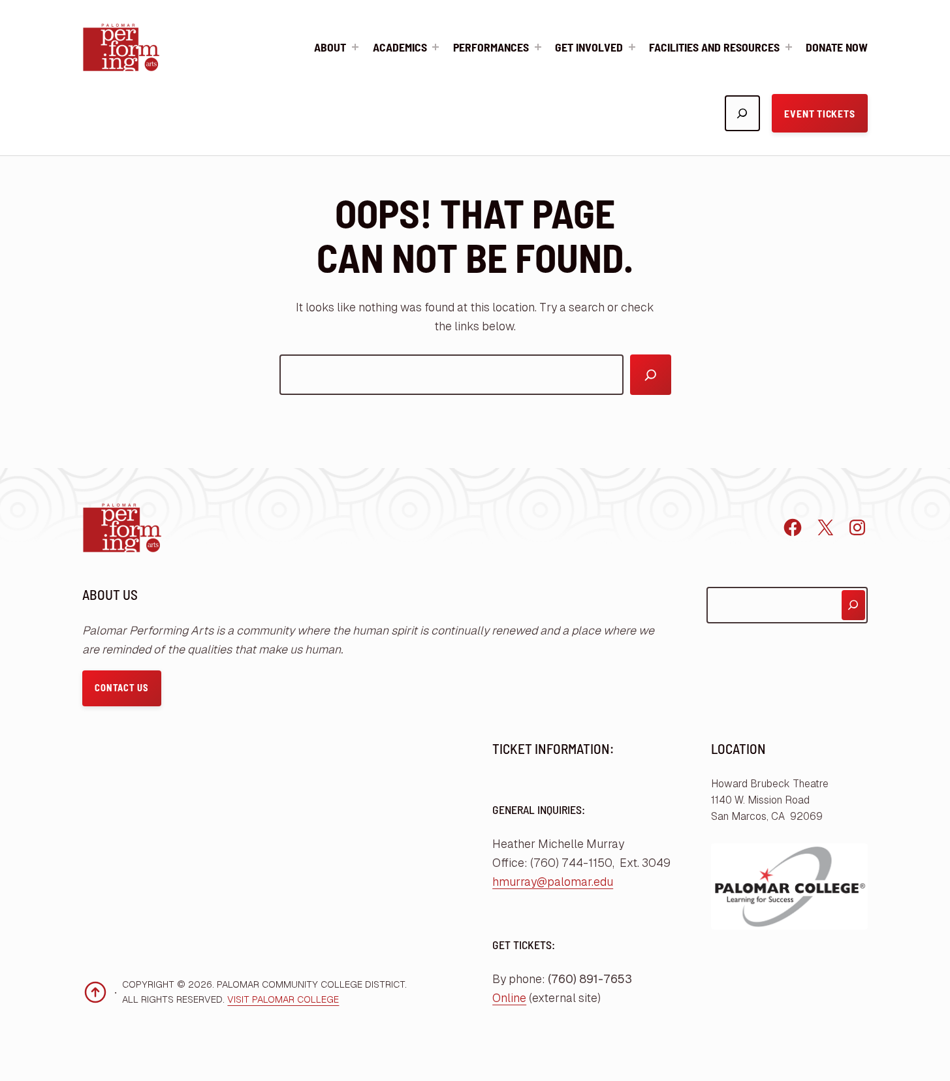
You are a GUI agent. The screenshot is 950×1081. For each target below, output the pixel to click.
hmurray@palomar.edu (552, 881)
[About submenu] (355, 47)
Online (509, 998)
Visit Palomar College (283, 999)
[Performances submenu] (538, 47)
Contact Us (121, 687)
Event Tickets (819, 113)
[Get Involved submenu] (632, 47)
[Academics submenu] (435, 47)
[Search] (650, 374)
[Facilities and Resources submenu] (788, 47)
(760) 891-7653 (590, 979)
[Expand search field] (742, 113)
